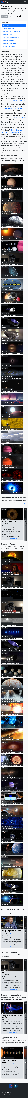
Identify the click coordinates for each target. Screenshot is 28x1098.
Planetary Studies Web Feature (10, 739)
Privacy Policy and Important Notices (8, 1090)
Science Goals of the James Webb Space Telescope (11, 727)
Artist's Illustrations (8, 29)
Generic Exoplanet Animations (10, 226)
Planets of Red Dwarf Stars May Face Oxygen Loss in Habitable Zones (12, 404)
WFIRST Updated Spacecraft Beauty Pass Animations (12, 328)
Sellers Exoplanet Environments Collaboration (11, 131)
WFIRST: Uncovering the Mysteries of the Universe (12, 638)
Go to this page (11, 538)
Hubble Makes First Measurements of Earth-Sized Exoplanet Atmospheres (12, 765)
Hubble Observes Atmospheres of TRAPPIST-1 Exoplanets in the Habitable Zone (11, 676)
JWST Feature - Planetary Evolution (11, 752)
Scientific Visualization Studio (6, 2)
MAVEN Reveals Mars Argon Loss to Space (12, 866)
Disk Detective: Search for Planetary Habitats (12, 803)
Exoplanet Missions (8, 40)
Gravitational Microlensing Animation (12, 353)
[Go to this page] (12, 170)
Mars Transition (6, 442)
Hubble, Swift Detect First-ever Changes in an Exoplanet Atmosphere (10, 714)
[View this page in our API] (10, 16)
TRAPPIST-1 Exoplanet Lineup (9, 1061)
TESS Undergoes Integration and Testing (11, 612)
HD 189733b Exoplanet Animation (11, 239)
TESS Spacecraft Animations (10, 264)
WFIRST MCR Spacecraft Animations (12, 340)
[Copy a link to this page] (14, 16)
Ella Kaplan (8, 1096)
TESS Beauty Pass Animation (10, 315)
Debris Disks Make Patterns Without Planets (12, 480)
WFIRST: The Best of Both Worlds (11, 651)
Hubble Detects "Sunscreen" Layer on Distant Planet (11, 416)
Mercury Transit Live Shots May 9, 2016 (11, 931)
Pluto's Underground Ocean (9, 391)
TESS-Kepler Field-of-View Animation (12, 289)
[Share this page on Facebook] (20, 16)
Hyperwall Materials (9, 46)
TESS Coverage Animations (9, 277)
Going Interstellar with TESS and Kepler (12, 1016)
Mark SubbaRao (10, 1094)
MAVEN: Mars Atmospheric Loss (11, 904)
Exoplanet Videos (8, 34)
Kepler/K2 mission (19, 100)
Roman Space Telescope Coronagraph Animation (9, 366)
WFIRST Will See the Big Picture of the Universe (11, 663)
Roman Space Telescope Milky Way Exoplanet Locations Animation (11, 378)
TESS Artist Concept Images (10, 302)
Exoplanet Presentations (10, 43)
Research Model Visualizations (12, 31)
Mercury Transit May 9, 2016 (9, 429)
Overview (6, 26)
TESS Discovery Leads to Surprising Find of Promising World (12, 175)
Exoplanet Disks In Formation (12, 522)
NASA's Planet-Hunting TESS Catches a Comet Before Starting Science (11, 625)
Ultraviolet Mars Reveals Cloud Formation (10, 879)
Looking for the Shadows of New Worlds (11, 574)
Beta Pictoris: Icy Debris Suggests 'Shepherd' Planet (11, 816)
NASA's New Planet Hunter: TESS (11, 587)
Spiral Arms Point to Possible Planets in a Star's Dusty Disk (10, 493)
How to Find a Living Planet (9, 841)
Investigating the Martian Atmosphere (8, 892)
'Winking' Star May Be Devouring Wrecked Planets (11, 777)
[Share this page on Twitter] (17, 16)
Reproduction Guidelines (6, 1092)
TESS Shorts (5, 600)
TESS (4, 973)
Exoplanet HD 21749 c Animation (11, 201)
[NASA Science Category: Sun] (10, 934)
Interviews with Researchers (11, 37)
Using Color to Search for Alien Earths (10, 854)
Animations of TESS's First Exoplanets (9, 213)
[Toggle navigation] (25, 2)
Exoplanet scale (6, 251)
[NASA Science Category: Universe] (10, 524)
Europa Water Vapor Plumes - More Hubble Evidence (11, 689)
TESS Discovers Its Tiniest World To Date (12, 188)
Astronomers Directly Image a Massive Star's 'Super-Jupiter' (10, 467)
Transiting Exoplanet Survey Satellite (13, 108)
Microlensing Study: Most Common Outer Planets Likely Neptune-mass (11, 790)
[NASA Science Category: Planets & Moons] (12, 1064)
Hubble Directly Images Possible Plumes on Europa (11, 701)
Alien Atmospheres (7, 562)
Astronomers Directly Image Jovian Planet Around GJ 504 (11, 455)
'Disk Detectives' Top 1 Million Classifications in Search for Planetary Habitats (10, 828)
